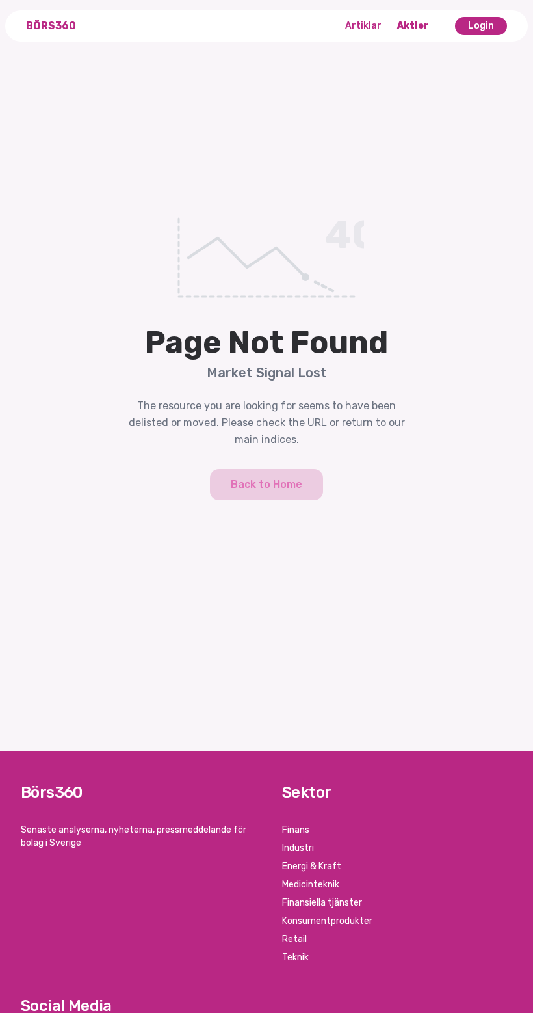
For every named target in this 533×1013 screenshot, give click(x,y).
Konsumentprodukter (327, 920)
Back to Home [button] (266, 484)
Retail (294, 939)
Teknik (295, 957)
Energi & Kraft (311, 866)
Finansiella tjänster (322, 902)
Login (481, 25)
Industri (298, 848)
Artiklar (363, 25)
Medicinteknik (310, 884)
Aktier (413, 25)
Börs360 (51, 26)
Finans (295, 829)
